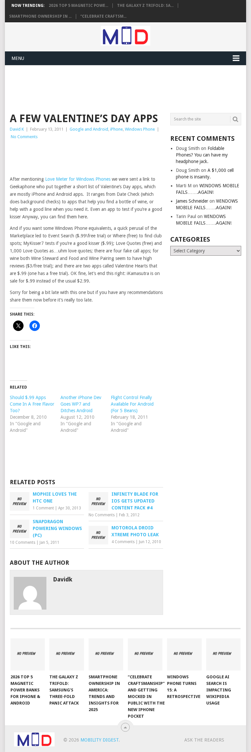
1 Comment (43, 508)
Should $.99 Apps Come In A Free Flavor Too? (32, 404)
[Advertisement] (129, 88)
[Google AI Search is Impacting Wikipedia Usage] (223, 654)
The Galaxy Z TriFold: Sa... (145, 5)
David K (17, 129)
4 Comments (123, 542)
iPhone (116, 129)
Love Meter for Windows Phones (77, 179)
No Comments (24, 136)
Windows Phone (140, 129)
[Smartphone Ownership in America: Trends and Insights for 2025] (106, 654)
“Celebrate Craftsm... (103, 16)
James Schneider (192, 201)
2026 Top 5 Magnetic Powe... (78, 5)
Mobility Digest (99, 740)
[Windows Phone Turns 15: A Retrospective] (184, 654)
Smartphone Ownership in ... (40, 16)
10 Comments (22, 542)
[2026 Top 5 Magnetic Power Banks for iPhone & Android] (27, 654)
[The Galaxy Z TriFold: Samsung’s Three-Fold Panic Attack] (66, 654)
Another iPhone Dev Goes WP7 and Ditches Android (80, 404)
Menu (17, 58)
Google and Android (89, 129)
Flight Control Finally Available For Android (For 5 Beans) (132, 404)
